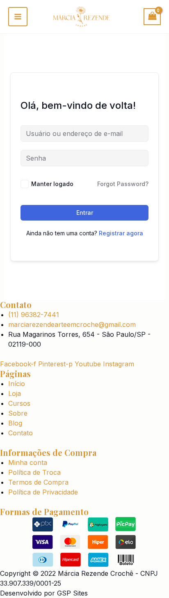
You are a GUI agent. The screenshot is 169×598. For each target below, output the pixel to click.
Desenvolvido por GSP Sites (44, 593)
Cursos (19, 403)
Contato (20, 433)
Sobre (17, 413)
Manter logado (52, 183)
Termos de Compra (38, 482)
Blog (15, 423)
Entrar (84, 212)
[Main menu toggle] (17, 16)
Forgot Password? (122, 183)
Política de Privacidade (43, 492)
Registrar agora (121, 233)
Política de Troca (34, 472)
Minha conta (27, 462)
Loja (14, 393)
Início (16, 384)
